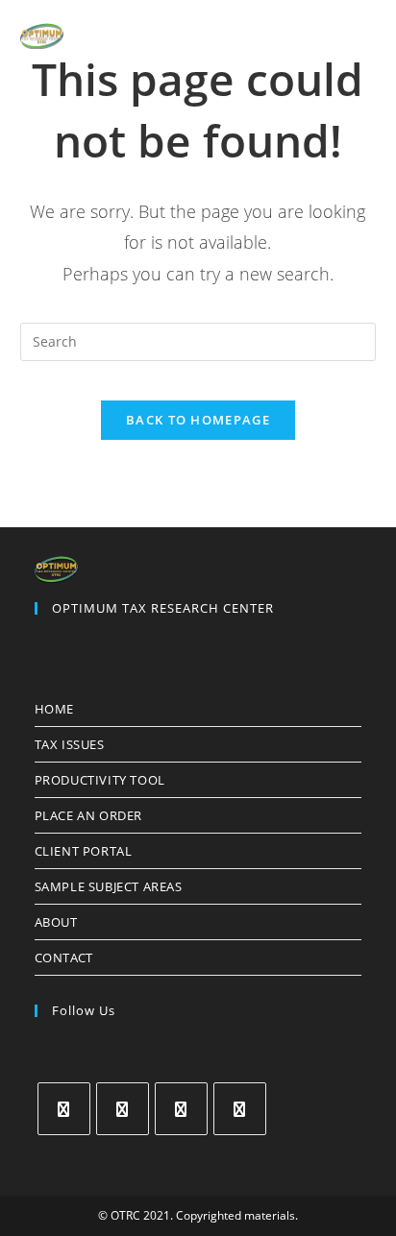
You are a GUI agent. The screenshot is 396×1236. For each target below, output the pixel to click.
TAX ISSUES (70, 744)
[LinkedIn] (239, 1108)
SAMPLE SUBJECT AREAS (109, 886)
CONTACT (64, 957)
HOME (54, 708)
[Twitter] (63, 1108)
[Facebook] (122, 1108)
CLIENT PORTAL (84, 851)
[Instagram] (181, 1108)
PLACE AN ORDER (88, 815)
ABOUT (56, 922)
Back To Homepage (198, 419)
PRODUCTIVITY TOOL (100, 779)
